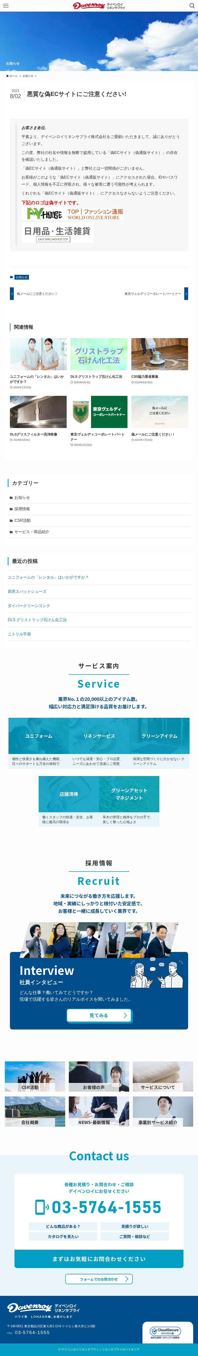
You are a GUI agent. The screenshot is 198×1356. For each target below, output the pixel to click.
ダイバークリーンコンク (29, 606)
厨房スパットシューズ (27, 591)
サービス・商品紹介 (31, 532)
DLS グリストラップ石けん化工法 (37, 620)
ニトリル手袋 (19, 634)
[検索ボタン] (192, 6)
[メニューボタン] (6, 6)
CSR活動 (22, 520)
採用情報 (22, 509)
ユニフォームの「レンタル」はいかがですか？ (48, 577)
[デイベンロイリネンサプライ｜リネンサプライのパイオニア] (99, 6)
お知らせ (22, 277)
